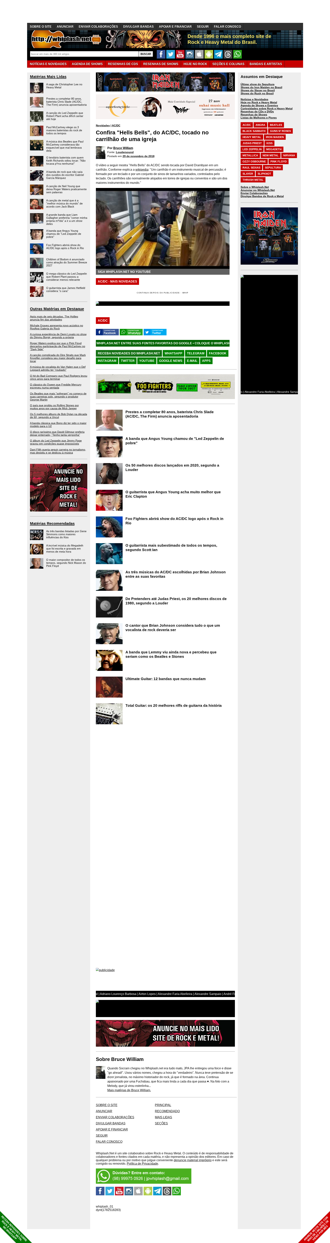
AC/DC (116, 125)
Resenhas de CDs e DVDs (257, 111)
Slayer (248, 173)
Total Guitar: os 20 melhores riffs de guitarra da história (173, 705)
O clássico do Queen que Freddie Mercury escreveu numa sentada (55, 386)
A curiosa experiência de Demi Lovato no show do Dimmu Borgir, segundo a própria (58, 336)
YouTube (146, 360)
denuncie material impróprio (193, 1160)
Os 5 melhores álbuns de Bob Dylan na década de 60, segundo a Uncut (58, 416)
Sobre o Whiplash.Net (255, 187)
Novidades (103, 125)
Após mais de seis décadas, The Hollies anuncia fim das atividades (54, 318)
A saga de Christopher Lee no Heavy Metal (64, 86)
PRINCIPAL (163, 1105)
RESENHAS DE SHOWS (160, 64)
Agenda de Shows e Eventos (259, 105)
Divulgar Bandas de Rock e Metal (262, 196)
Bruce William (123, 148)
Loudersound (125, 152)
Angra (260, 124)
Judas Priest (252, 143)
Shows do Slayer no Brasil (258, 90)
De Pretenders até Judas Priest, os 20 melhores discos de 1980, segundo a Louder (176, 601)
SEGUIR (203, 26)
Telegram (195, 353)
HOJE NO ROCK (195, 64)
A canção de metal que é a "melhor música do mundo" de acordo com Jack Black (64, 203)
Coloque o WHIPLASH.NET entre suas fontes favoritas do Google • (188, 343)
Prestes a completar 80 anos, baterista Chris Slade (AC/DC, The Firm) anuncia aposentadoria (66, 101)
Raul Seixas (251, 167)
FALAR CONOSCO (227, 26)
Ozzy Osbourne (254, 161)
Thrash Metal (253, 179)
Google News (170, 360)
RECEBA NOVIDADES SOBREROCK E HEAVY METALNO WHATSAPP (14, 1228)
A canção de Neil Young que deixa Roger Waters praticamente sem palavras (66, 189)
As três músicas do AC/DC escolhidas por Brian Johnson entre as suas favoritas (175, 574)
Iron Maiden (275, 137)
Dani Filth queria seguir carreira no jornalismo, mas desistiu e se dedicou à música (58, 451)
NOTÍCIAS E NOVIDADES (48, 64)
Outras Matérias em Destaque (57, 309)
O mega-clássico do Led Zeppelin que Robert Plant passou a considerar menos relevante (66, 276)
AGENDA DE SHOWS (87, 64)
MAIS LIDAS (163, 1117)
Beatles (276, 124)
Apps (206, 360)
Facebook (217, 353)
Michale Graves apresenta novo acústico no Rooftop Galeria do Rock (56, 327)
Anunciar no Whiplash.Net (258, 190)
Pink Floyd (278, 161)
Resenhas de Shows (254, 114)
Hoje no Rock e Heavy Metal (259, 102)
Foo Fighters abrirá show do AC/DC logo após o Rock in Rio (65, 246)
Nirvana (289, 155)
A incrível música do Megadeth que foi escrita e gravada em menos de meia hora (64, 548)
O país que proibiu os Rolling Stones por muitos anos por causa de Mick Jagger (54, 407)
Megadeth (273, 149)
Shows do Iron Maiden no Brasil (261, 87)
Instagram (107, 360)
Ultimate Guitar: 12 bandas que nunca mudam (165, 679)
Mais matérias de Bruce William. (129, 1090)
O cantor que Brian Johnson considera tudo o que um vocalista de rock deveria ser (172, 627)
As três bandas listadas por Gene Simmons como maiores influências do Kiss (66, 534)
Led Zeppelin (252, 149)
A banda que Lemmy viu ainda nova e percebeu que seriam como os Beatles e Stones (171, 654)
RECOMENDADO (167, 1111)
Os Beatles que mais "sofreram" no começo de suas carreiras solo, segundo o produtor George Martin (58, 396)
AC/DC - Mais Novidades (117, 281)
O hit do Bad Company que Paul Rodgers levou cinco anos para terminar (58, 377)
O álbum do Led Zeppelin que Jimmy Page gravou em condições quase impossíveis (56, 442)
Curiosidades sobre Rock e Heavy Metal (267, 108)
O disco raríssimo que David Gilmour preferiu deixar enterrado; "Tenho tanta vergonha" (57, 433)
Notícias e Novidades (254, 99)
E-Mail (192, 360)
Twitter (128, 360)
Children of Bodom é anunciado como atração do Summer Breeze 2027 (66, 262)
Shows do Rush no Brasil (257, 93)
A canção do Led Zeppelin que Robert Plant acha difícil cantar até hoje (64, 115)
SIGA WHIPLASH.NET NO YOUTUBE (124, 271)
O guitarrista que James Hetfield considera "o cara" (65, 289)
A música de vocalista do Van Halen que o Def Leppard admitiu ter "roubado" (58, 368)
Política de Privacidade (142, 1163)
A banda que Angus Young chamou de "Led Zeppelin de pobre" (63, 233)
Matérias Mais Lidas (48, 77)
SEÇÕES (228, 64)
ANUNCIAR (65, 26)
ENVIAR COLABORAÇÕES (98, 26)
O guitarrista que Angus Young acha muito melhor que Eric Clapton (173, 494)
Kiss (269, 143)
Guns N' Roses (280, 130)
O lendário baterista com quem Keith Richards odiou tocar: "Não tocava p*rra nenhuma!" (66, 160)
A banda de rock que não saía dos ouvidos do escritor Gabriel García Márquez (65, 174)
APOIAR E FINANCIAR (175, 26)
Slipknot (264, 173)
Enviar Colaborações (254, 193)
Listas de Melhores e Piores (259, 117)
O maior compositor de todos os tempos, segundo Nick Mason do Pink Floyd (66, 562)
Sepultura (273, 167)
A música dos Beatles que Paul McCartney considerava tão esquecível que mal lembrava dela (64, 146)
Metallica (250, 155)
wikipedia (141, 169)
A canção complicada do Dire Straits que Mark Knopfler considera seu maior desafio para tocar (58, 358)
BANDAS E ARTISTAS (266, 64)
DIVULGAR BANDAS (138, 26)
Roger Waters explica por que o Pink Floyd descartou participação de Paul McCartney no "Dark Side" (57, 346)
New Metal (271, 155)
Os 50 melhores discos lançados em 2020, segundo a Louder (172, 467)
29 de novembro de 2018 (138, 156)
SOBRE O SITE (41, 26)
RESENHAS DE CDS (123, 64)
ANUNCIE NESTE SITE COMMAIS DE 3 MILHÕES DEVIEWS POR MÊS (316, 1229)
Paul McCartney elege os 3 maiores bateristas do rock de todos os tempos (64, 130)
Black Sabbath (254, 130)
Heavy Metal (252, 137)
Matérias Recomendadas (52, 523)
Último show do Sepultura (257, 84)
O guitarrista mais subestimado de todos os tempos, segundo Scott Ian (171, 547)
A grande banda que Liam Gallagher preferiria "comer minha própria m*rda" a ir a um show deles (66, 219)
